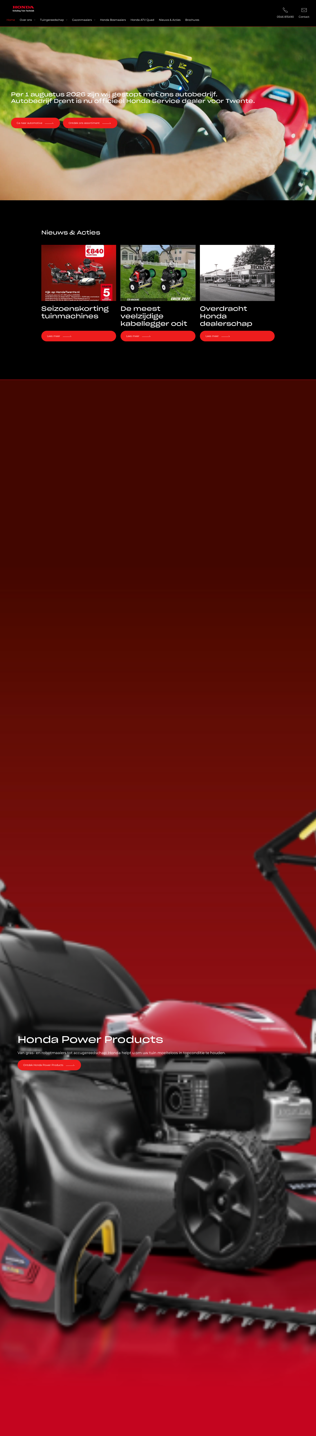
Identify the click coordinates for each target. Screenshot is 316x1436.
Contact (304, 16)
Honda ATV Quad (142, 20)
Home (11, 20)
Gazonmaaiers (82, 20)
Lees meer (53, 336)
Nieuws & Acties (169, 20)
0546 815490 (285, 16)
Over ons (26, 20)
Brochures (192, 20)
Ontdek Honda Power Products (43, 1065)
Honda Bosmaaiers (113, 20)
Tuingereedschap (52, 20)
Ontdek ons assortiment (84, 123)
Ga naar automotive (29, 123)
